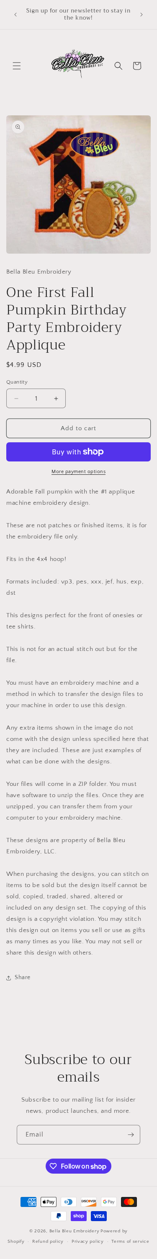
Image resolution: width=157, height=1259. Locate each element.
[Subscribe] (130, 1134)
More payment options (78, 471)
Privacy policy (88, 1241)
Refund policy (48, 1241)
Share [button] (23, 977)
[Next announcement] (141, 14)
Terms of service (130, 1241)
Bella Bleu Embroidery (74, 1231)
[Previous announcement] (15, 14)
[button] (17, 66)
